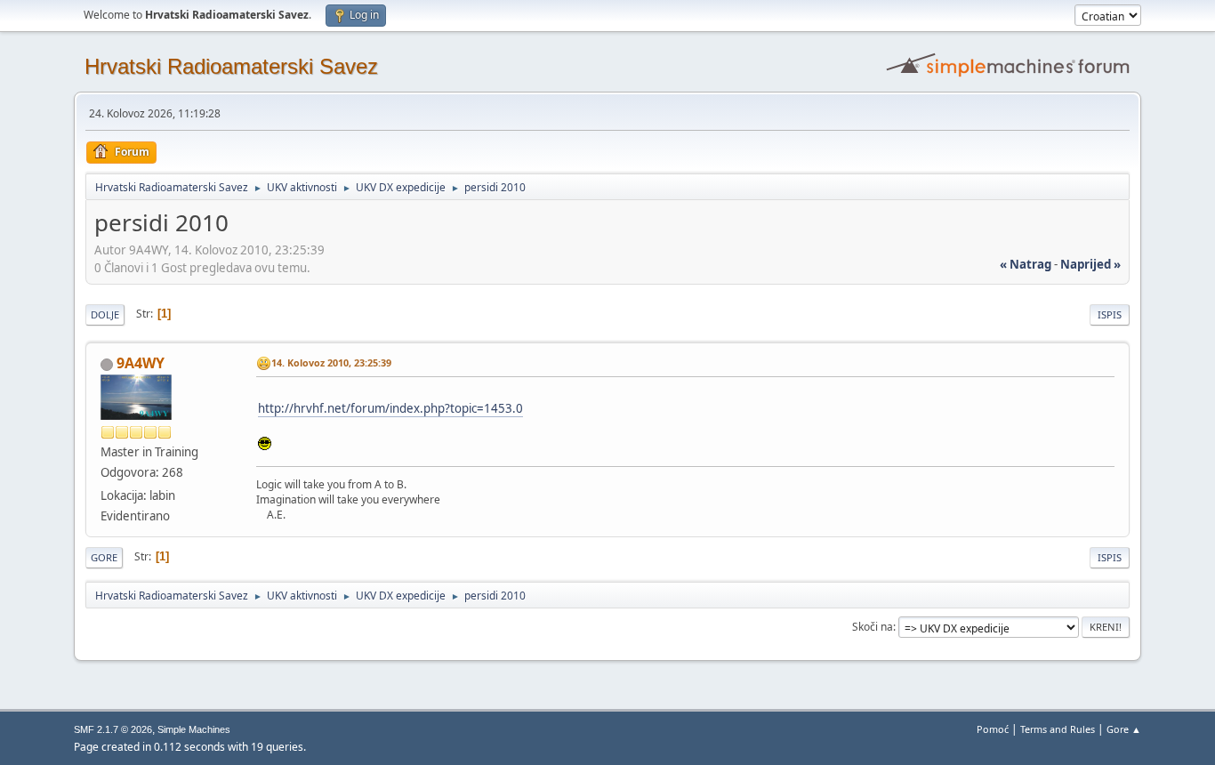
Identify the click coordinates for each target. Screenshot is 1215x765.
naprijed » (1090, 264)
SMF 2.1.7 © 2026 (113, 729)
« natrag (1025, 264)
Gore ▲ (1123, 729)
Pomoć (993, 729)
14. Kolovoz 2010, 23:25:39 (331, 362)
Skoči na (872, 626)
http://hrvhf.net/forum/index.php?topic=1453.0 (390, 408)
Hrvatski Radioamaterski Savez (231, 66)
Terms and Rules (1057, 729)
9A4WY (141, 363)
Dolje (105, 314)
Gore (104, 557)
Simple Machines (193, 729)
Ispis (1110, 314)
